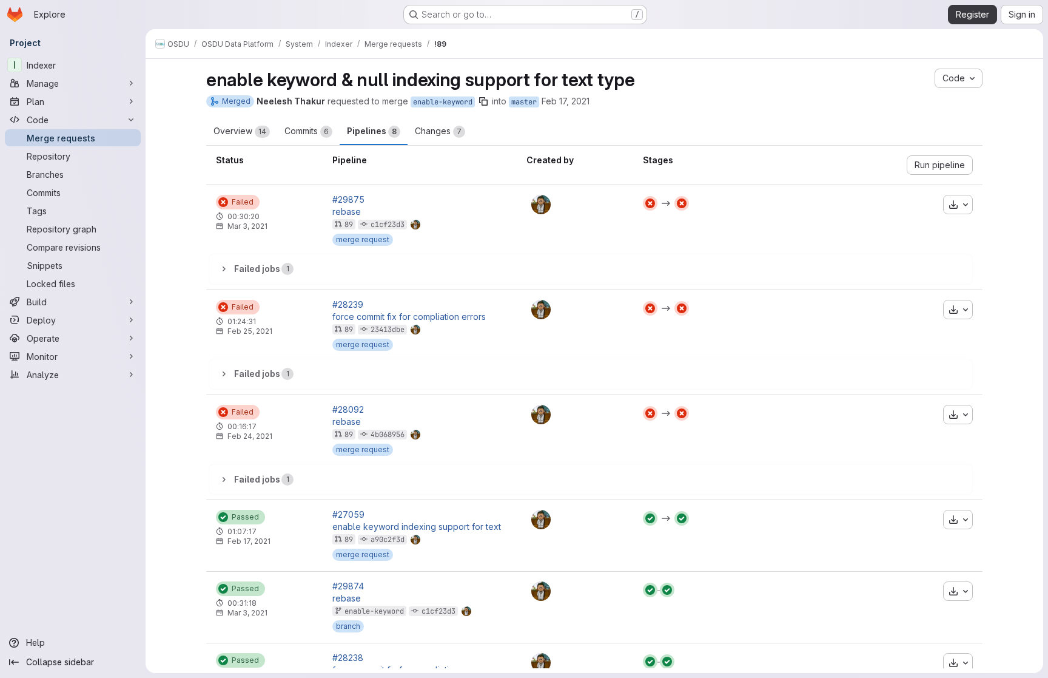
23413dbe (388, 329)
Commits (306, 131)
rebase (346, 212)
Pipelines (372, 131)
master (524, 102)
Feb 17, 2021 (566, 101)
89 (348, 224)
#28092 (348, 410)
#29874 (348, 586)
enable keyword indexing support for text (416, 527)
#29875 (348, 200)
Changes (438, 131)
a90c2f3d (388, 539)
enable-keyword (442, 102)
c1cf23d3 (388, 224)
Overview (239, 131)
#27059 (348, 515)
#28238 (347, 658)
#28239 (347, 305)
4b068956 (388, 434)
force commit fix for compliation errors (409, 317)
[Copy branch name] (483, 101)
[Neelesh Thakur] (541, 204)
